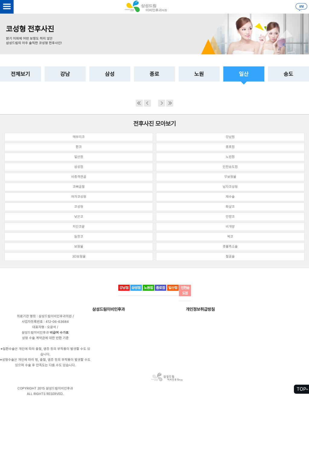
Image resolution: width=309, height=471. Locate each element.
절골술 (230, 256)
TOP (301, 389)
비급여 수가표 (59, 333)
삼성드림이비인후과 (108, 309)
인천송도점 (230, 167)
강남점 (230, 137)
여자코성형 (78, 197)
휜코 (79, 147)
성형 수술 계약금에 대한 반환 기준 (45, 338)
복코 (230, 237)
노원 (199, 74)
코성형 (78, 207)
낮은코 (78, 217)
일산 (244, 74)
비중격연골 (78, 177)
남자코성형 (230, 187)
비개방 (230, 227)
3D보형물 (79, 256)
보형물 (78, 246)
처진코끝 (79, 227)
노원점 (230, 157)
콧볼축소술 (230, 246)
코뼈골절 (79, 187)
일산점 (78, 157)
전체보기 (20, 74)
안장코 (230, 217)
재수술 (230, 197)
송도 (288, 74)
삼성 (110, 74)
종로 (154, 74)
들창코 (78, 237)
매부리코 (79, 137)
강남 (65, 74)
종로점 (230, 147)
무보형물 (230, 177)
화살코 (230, 207)
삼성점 (78, 167)
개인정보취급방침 (200, 309)
